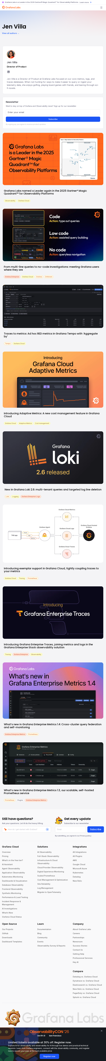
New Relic (77, 881)
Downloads (7, 937)
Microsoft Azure (80, 868)
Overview (6, 852)
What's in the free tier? (12, 860)
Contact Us (78, 950)
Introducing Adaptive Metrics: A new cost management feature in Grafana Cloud (52, 415)
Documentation (44, 929)
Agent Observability (11, 868)
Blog (39, 933)
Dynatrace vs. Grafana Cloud (86, 981)
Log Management (45, 888)
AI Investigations (9, 909)
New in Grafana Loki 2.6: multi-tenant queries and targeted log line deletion (53, 489)
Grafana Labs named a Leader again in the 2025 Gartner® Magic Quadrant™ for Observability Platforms (45, 192)
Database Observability (12, 885)
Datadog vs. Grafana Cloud (85, 977)
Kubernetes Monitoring (12, 877)
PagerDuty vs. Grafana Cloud (86, 993)
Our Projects (7, 929)
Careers (76, 933)
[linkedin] (8, 72)
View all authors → (10, 33)
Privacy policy (85, 836)
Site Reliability (43, 884)
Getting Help (78, 954)
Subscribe (53, 119)
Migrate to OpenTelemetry (49, 892)
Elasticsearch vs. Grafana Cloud (87, 985)
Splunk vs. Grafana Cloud (84, 997)
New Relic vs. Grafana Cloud (86, 989)
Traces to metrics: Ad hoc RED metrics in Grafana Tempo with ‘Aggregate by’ (51, 335)
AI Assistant (7, 864)
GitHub (5, 933)
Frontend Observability (12, 889)
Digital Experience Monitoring (50, 872)
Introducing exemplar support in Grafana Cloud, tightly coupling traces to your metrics (51, 570)
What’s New (7, 913)
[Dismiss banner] (101, 1031)
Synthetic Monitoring (11, 893)
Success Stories (80, 946)
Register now (49, 1056)
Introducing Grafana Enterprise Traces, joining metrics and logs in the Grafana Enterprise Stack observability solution (48, 646)
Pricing (5, 856)
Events (40, 942)
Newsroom (77, 942)
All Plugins (77, 856)
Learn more (84, 2)
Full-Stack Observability (48, 856)
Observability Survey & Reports (51, 946)
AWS (75, 860)
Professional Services (83, 958)
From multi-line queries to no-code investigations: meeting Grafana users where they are (51, 268)
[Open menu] (101, 7)
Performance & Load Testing (15, 897)
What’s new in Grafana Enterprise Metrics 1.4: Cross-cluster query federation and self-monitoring (52, 726)
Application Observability (13, 873)
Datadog (77, 877)
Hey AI (75, 962)
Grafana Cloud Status (12, 917)
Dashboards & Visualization (14, 881)
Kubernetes (78, 873)
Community (42, 937)
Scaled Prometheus (46, 876)
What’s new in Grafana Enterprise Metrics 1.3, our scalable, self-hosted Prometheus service (49, 791)
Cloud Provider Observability (50, 867)
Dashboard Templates (12, 942)
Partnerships (78, 937)
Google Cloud (79, 864)
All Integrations (79, 852)
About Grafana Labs (82, 929)
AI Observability (44, 852)
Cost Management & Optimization (52, 880)
